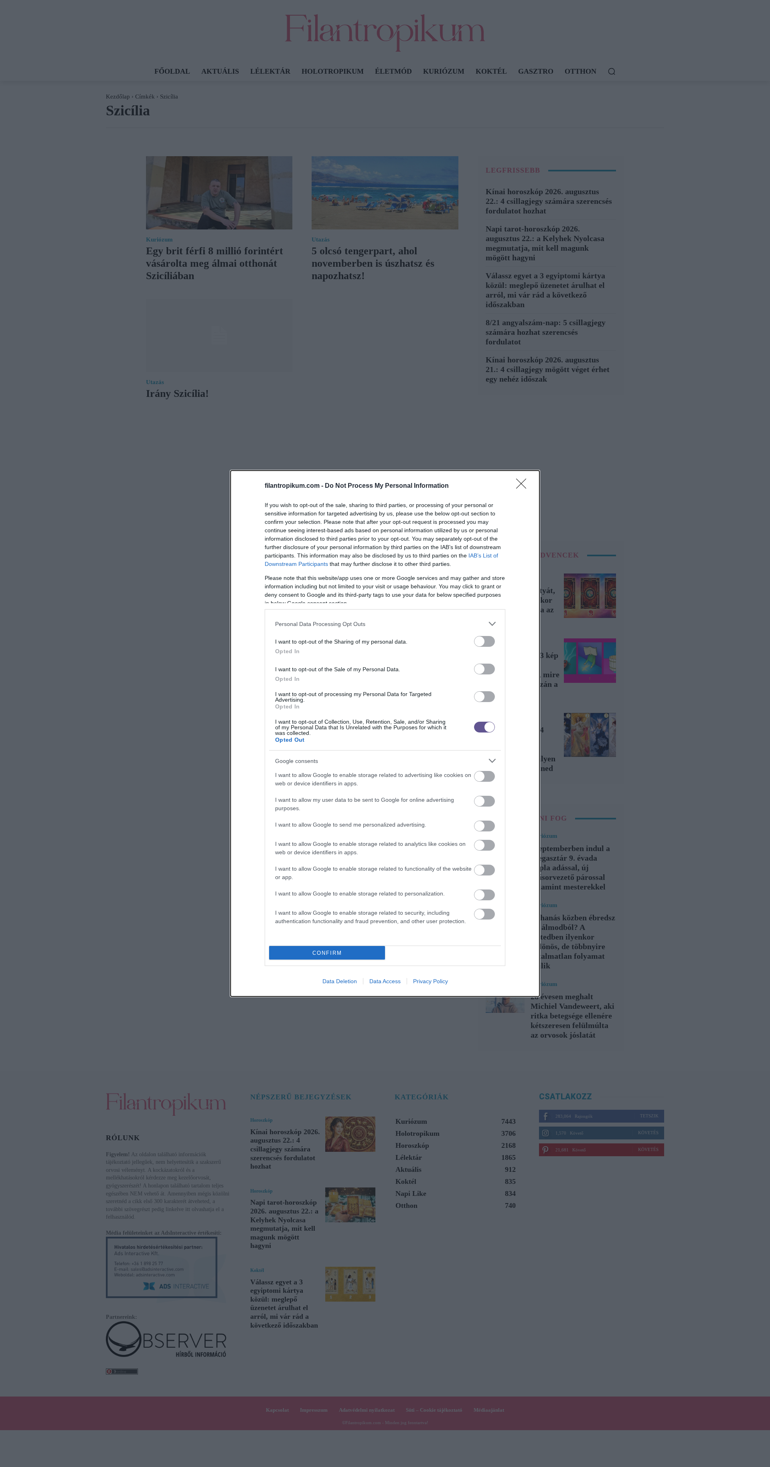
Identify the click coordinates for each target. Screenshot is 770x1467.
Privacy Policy (430, 981)
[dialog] (385, 733)
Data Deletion (339, 981)
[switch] (484, 641)
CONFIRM (327, 953)
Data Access (385, 981)
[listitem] (385, 624)
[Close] (523, 486)
